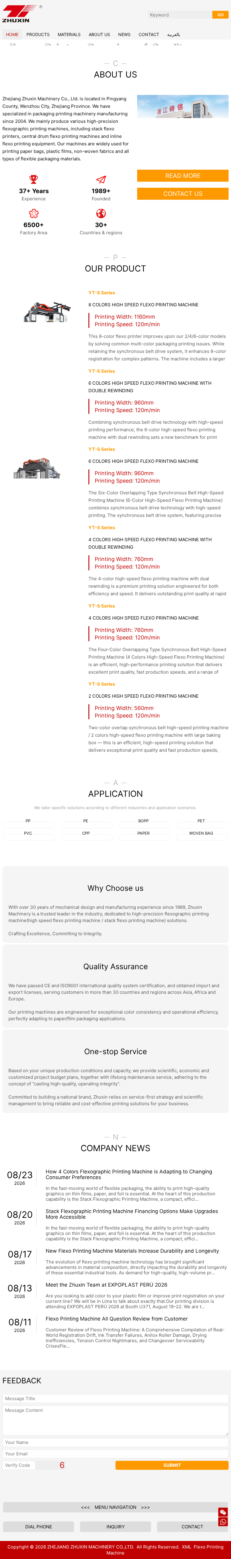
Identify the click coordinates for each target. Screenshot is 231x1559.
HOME (12, 34)
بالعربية (173, 34)
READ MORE (183, 230)
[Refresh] (48, 1546)
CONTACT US (183, 248)
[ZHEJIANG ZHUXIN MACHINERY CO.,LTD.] (22, 4)
